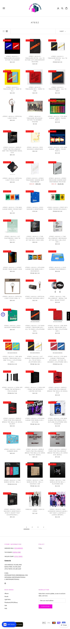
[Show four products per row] (7, 31)
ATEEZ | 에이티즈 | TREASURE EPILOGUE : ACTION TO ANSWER (12, 58)
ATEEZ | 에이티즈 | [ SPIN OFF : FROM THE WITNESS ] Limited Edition (35, 389)
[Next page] (43, 527)
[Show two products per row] (3, 31)
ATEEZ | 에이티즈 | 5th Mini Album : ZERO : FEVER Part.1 (57, 118)
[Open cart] (66, 8)
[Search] (62, 8)
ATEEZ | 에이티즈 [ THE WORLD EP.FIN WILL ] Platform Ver (57, 482)
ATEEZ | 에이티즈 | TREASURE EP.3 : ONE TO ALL (12, 89)
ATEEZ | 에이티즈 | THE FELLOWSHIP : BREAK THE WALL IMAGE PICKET (57, 298)
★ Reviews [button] (68, 316)
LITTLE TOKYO (18, 556)
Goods (6, 596)
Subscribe (45, 606)
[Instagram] (5, 583)
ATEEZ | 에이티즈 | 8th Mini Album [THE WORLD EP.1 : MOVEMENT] (34, 269)
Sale (6, 605)
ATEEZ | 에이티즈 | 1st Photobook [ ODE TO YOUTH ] (12, 238)
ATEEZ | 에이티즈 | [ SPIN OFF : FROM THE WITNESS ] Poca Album (12, 389)
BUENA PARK (17, 552)
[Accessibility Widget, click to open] (3, 315)
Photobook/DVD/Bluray (11, 602)
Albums (7, 593)
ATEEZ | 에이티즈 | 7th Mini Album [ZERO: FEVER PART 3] (12, 209)
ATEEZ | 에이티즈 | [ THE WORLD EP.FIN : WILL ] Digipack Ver (35, 482)
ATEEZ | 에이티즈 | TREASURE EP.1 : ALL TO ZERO (58, 89)
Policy (40, 548)
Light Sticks (8, 599)
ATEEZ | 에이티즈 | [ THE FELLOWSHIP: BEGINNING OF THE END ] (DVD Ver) (35, 238)
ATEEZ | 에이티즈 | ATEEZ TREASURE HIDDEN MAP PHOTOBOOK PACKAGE (57, 180)
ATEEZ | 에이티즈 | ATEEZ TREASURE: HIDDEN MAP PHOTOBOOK (35, 180)
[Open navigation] (4, 8)
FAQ (6, 608)
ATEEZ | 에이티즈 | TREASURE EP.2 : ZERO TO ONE (34, 89)
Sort (62, 31)
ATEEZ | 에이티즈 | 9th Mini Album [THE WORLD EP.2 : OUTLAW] (34, 420)
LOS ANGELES (18, 548)
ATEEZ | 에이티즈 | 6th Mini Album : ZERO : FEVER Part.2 (57, 149)
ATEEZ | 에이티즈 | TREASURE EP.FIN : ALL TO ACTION (57, 58)
